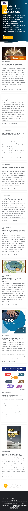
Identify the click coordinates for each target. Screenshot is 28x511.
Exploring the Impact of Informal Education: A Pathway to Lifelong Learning (12, 280)
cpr (4, 361)
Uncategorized (6, 89)
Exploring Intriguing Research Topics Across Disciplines (12, 396)
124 (18, 485)
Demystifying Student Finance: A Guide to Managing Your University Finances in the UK (13, 232)
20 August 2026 (6, 61)
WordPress (16, 505)
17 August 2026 (6, 130)
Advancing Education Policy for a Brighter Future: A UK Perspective (12, 454)
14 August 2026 (6, 227)
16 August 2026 (6, 164)
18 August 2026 (6, 96)
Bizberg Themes (14, 507)
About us (10, 495)
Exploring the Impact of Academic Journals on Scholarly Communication (13, 65)
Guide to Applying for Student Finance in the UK (13, 168)
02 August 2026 (6, 451)
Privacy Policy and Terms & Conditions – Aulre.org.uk (13, 499)
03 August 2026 (6, 392)
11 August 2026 (6, 275)
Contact (17, 495)
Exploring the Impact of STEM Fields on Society (13, 99)
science (5, 123)
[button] (3, 35)
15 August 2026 (6, 195)
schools (5, 304)
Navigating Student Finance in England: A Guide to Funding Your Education (13, 198)
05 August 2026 (6, 335)
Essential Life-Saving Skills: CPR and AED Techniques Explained (12, 339)
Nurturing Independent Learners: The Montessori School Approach (13, 133)
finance (5, 188)
